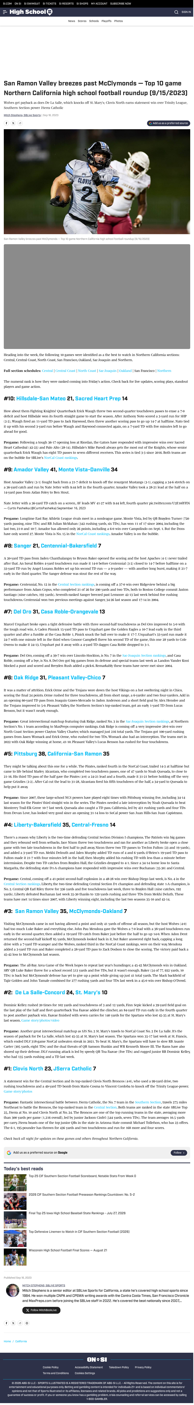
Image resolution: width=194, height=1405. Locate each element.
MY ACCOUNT (99, 3)
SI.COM (7, 3)
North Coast (87, 371)
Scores (82, 21)
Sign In (186, 12)
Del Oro (22, 612)
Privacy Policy (143, 1367)
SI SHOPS (82, 3)
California (21, 1341)
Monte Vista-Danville (84, 470)
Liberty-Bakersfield (37, 825)
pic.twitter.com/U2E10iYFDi (169, 503)
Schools (94, 21)
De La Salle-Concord (40, 993)
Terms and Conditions (56, 1373)
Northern (164, 371)
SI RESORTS (66, 3)
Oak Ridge (26, 678)
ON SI (18, 3)
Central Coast (65, 371)
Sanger (22, 546)
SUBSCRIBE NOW (120, 3)
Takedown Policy (119, 1367)
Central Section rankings (76, 584)
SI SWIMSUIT (32, 3)
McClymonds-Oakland (96, 911)
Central (48, 371)
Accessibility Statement (89, 1367)
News (71, 21)
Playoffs (106, 21)
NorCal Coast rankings (60, 458)
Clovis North (28, 1069)
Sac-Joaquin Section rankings (144, 655)
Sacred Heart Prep (98, 399)
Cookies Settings (85, 1373)
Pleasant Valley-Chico (74, 678)
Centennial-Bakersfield (69, 546)
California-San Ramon (75, 754)
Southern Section (148, 1102)
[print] (27, 1323)
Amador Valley (31, 470)
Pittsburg (25, 754)
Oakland (126, 371)
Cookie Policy (51, 1367)
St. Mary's (87, 993)
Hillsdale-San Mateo (41, 399)
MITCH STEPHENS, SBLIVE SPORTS (43, 1285)
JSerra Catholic (72, 1069)
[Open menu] (5, 12)
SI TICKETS (49, 3)
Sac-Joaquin (108, 371)
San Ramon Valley (37, 911)
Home (7, 1341)
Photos (118, 21)
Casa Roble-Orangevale (69, 612)
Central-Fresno (90, 825)
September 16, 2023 (71, 508)
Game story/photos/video (41, 1020)
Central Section (105, 1107)
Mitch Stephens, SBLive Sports (22, 115)
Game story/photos (18, 1091)
